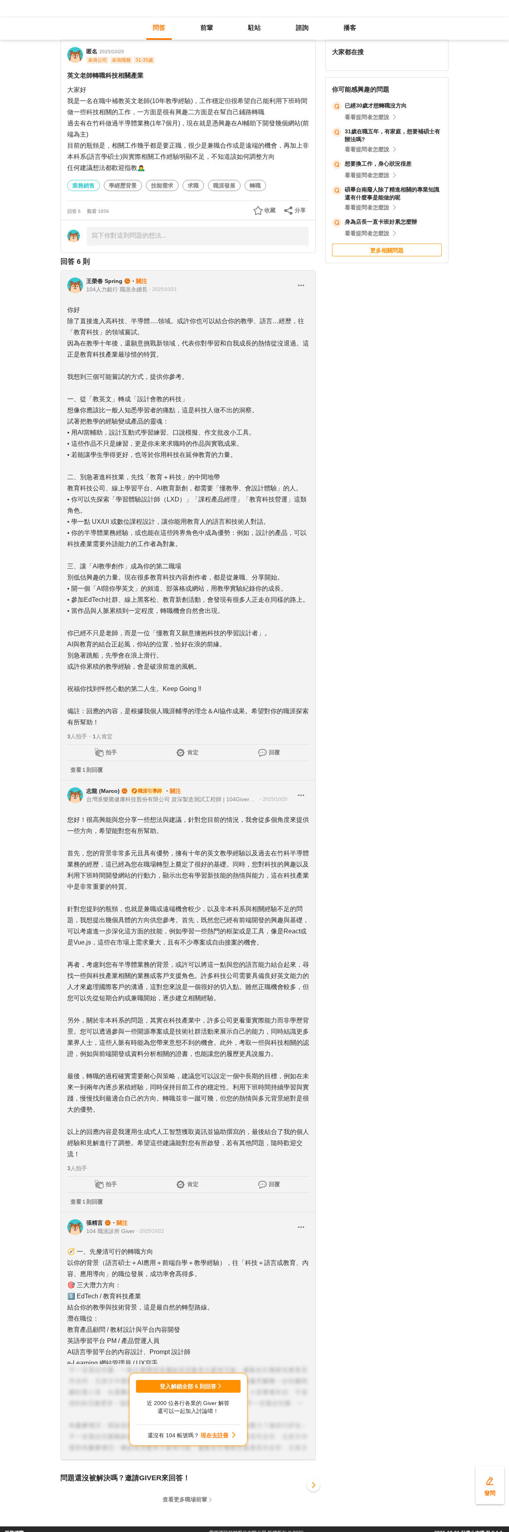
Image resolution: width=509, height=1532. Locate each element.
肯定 (192, 752)
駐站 (254, 27)
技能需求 (162, 185)
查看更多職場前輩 (185, 1499)
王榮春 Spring (104, 281)
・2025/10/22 (149, 1231)
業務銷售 (83, 185)
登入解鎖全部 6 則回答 (188, 1386)
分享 (300, 210)
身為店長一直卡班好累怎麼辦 (381, 222)
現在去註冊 (215, 1435)
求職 (193, 185)
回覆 (274, 752)
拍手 (111, 752)
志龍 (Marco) (103, 791)
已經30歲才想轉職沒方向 (376, 105)
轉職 (255, 185)
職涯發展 (224, 185)
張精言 (94, 1223)
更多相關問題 (387, 250)
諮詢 (302, 27)
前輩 (206, 27)
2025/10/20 (111, 52)
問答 (159, 27)
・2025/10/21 (162, 289)
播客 (350, 27)
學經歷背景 (123, 185)
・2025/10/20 (273, 799)
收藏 (270, 210)
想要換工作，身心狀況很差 (378, 163)
